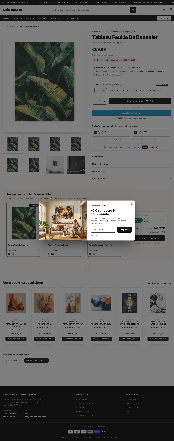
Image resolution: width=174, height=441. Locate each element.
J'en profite (124, 229)
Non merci (94, 235)
